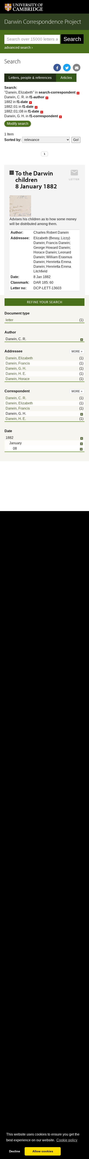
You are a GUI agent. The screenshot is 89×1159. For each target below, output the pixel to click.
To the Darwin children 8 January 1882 (36, 179)
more (77, 351)
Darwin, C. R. (16, 398)
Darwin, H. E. (16, 373)
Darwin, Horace (18, 379)
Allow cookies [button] (42, 1151)
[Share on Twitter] (67, 67)
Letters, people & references (30, 78)
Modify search (17, 123)
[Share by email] (76, 67)
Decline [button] (14, 1151)
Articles (66, 78)
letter (9, 320)
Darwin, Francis (18, 363)
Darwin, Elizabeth (19, 358)
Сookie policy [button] (66, 1140)
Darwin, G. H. (16, 368)
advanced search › (18, 47)
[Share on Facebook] (57, 67)
